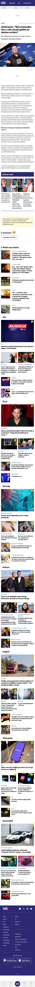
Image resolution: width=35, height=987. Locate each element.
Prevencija (21, 534)
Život (3, 23)
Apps (2, 765)
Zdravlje (6, 927)
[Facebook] (20, 909)
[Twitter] (24, 909)
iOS (12, 797)
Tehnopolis (6, 940)
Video (16, 916)
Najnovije (12, 3)
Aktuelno (21, 451)
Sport (5, 919)
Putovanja (6, 930)
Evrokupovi (15, 277)
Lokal (4, 945)
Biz (4, 922)
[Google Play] (10, 960)
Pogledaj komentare (9, 237)
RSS (16, 947)
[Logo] (3, 3)
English (3, 678)
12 (14, 232)
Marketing (18, 934)
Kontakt (17, 950)
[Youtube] (31, 909)
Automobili (6, 943)
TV (15, 919)
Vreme (17, 924)
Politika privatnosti (21, 942)
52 (8, 251)
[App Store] (25, 960)
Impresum (18, 937)
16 (8, 264)
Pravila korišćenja (20, 939)
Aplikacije (18, 944)
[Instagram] (27, 909)
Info (4, 916)
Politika (3, 364)
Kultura (5, 932)
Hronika (13, 378)
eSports (5, 937)
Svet (13, 290)
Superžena (6, 935)
